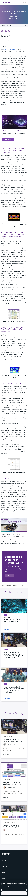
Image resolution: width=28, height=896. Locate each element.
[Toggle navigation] (24, 2)
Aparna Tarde (11, 787)
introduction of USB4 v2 (9, 49)
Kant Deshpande (12, 744)
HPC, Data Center (7, 750)
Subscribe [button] (9, 575)
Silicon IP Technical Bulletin (7, 585)
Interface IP (22, 585)
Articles (3, 7)
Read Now (6, 629)
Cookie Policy (22, 886)
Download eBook (8, 139)
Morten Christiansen (14, 16)
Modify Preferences (14, 890)
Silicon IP (16, 585)
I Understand (14, 893)
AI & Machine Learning (11, 791)
